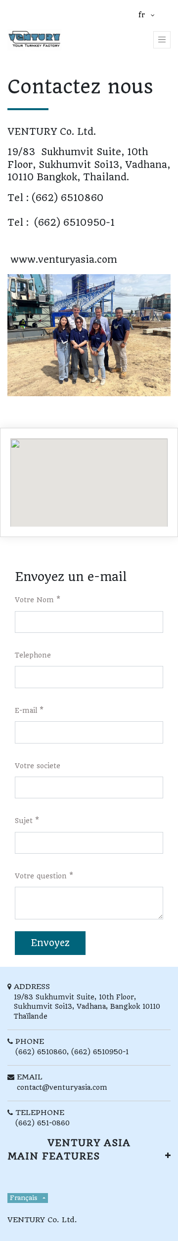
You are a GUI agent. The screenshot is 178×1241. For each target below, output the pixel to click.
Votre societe (37, 766)
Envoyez (50, 943)
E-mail (26, 710)
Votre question (41, 876)
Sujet (24, 821)
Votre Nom (34, 600)
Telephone (33, 655)
